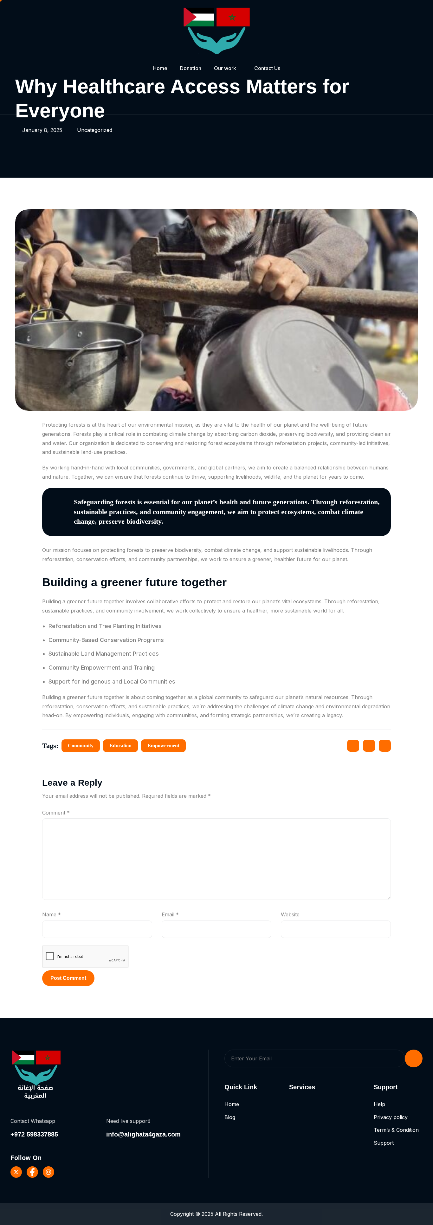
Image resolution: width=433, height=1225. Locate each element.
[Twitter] (16, 1172)
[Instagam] (48, 1172)
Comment (56, 812)
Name (51, 914)
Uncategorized (94, 130)
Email (170, 914)
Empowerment (163, 745)
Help (379, 1104)
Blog (229, 1117)
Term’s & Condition (396, 1130)
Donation (190, 68)
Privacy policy (391, 1117)
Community (81, 745)
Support (384, 1143)
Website (290, 914)
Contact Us (267, 68)
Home (160, 68)
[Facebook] (32, 1172)
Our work (225, 68)
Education (120, 745)
